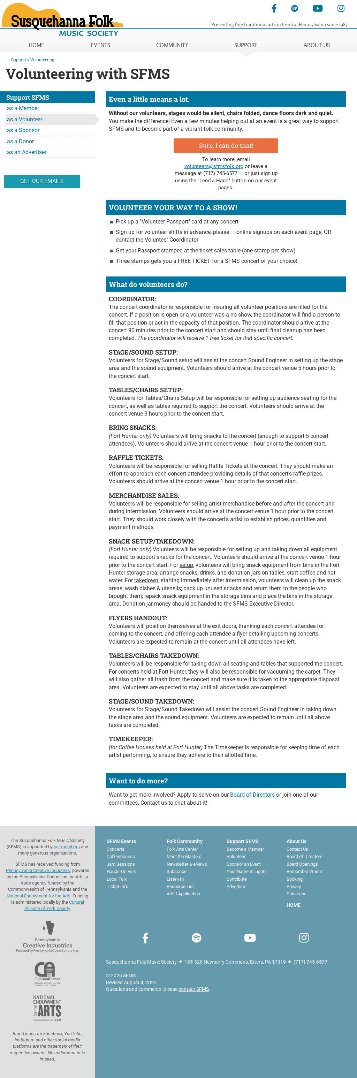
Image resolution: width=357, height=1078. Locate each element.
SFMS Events (121, 841)
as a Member (23, 108)
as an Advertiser (26, 152)
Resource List (180, 886)
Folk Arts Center (182, 849)
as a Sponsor (23, 130)
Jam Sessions (121, 864)
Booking (295, 879)
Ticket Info (117, 886)
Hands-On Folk (121, 871)
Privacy (294, 886)
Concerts (115, 849)
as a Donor (20, 141)
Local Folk (117, 879)
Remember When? (305, 871)
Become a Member (245, 849)
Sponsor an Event (244, 864)
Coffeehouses (121, 856)
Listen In (175, 879)
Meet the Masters (184, 856)
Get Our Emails (42, 181)
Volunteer (236, 856)
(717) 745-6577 (220, 173)
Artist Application (183, 893)
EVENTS (100, 44)
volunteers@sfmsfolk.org (213, 166)
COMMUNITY (172, 44)
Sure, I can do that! (226, 145)
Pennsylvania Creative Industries (38, 870)
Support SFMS (243, 841)
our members (67, 846)
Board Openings (302, 864)
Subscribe (177, 871)
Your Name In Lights (247, 871)
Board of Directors (252, 794)
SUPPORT (245, 44)
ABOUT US (317, 44)
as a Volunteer (24, 119)
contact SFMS (193, 989)
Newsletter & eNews (187, 864)
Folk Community (185, 841)
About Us (296, 841)
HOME (36, 44)
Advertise (236, 886)
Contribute (237, 879)
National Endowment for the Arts (38, 895)
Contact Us (297, 849)
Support (18, 60)
